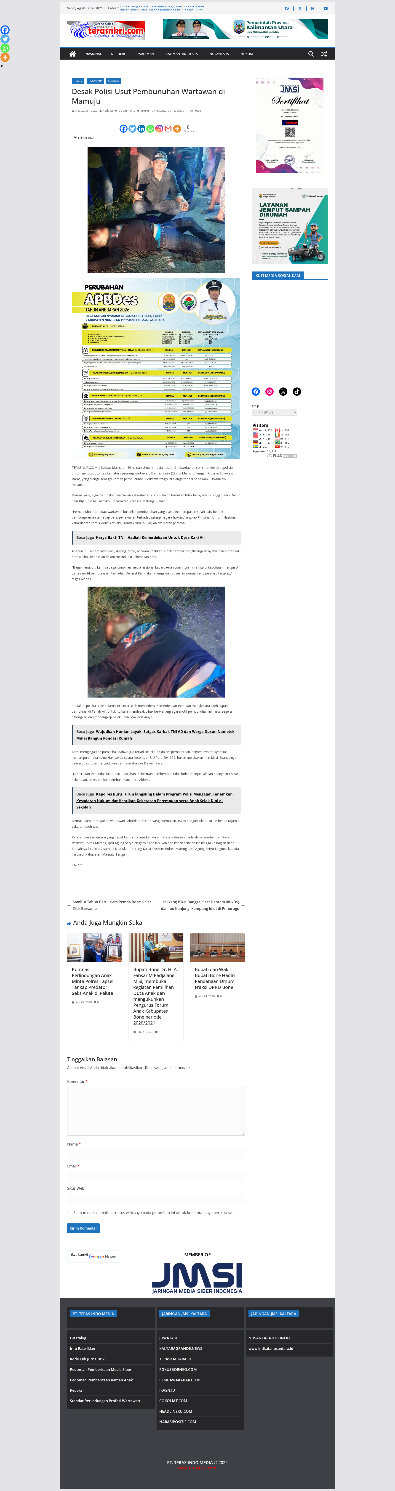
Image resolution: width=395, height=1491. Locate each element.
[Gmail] (168, 125)
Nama (74, 1144)
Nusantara (219, 54)
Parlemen (145, 54)
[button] (127, 54)
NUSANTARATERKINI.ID (269, 1338)
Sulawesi (113, 80)
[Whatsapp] (150, 125)
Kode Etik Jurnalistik (87, 1359)
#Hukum (145, 111)
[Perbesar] (322, 79)
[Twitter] (132, 125)
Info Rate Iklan (82, 1348)
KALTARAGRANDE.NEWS (180, 1348)
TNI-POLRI (117, 54)
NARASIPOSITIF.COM (177, 1421)
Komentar (77, 1081)
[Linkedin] (141, 125)
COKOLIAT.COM (173, 1400)
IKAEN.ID (167, 1390)
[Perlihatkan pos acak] (324, 54)
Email (73, 1166)
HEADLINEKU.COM (175, 1411)
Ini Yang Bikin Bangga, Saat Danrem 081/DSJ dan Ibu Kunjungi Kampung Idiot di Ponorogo (200, 905)
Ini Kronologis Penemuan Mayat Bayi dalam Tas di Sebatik (163, 8)
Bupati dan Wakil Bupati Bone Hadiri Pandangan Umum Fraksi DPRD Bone (215, 978)
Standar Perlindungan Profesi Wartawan (105, 1400)
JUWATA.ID (169, 1338)
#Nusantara (161, 111)
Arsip (255, 406)
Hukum (247, 54)
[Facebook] (124, 125)
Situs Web (75, 1188)
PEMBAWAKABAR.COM (179, 1380)
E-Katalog (78, 1338)
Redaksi (108, 111)
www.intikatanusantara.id (270, 1348)
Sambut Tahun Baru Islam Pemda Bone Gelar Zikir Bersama (112, 905)
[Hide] (2, 66)
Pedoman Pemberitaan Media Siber (100, 1369)
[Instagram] (159, 125)
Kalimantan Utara (182, 54)
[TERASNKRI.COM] (72, 54)
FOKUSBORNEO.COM (178, 1369)
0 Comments (126, 111)
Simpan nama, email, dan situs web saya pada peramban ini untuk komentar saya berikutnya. (153, 1212)
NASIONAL (93, 54)
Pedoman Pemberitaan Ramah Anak (101, 1380)
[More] (177, 125)
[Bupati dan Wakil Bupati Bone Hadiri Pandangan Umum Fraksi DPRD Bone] (217, 936)
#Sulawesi (178, 111)
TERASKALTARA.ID (175, 1359)
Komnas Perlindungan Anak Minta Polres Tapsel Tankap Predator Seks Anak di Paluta (92, 981)
